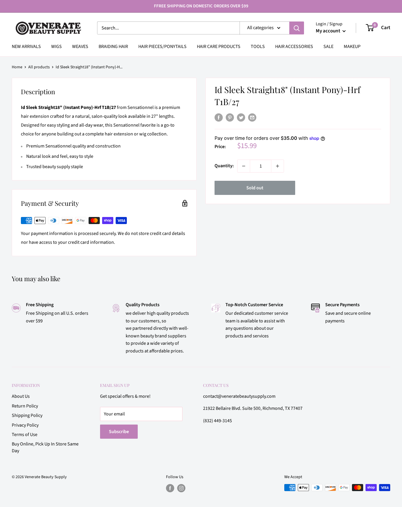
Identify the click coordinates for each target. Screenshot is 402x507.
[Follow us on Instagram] (181, 488)
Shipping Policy (27, 415)
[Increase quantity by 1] (277, 166)
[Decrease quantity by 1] (243, 166)
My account (328, 30)
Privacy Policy (25, 425)
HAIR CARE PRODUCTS (218, 46)
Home (17, 67)
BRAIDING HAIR (113, 46)
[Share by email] (252, 117)
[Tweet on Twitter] (241, 117)
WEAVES (80, 46)
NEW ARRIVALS (26, 46)
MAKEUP (352, 46)
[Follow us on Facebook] (170, 488)
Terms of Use (24, 434)
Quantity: (224, 166)
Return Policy (25, 406)
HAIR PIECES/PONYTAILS (162, 46)
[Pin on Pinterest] (230, 117)
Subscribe (119, 431)
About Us (21, 396)
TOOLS (258, 46)
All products (39, 67)
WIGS (56, 46)
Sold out (254, 188)
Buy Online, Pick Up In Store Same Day (45, 447)
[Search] (296, 27)
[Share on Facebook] (219, 117)
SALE (328, 46)
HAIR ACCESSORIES (294, 46)
